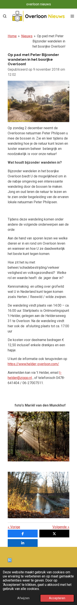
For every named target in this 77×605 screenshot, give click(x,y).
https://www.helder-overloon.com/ (33, 364)
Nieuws (27, 36)
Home (12, 36)
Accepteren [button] (57, 598)
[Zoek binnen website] (4, 16)
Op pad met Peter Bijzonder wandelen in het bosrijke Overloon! (49, 41)
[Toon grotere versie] (38, 436)
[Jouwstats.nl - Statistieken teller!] (10, 561)
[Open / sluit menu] (72, 16)
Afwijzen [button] (23, 598)
